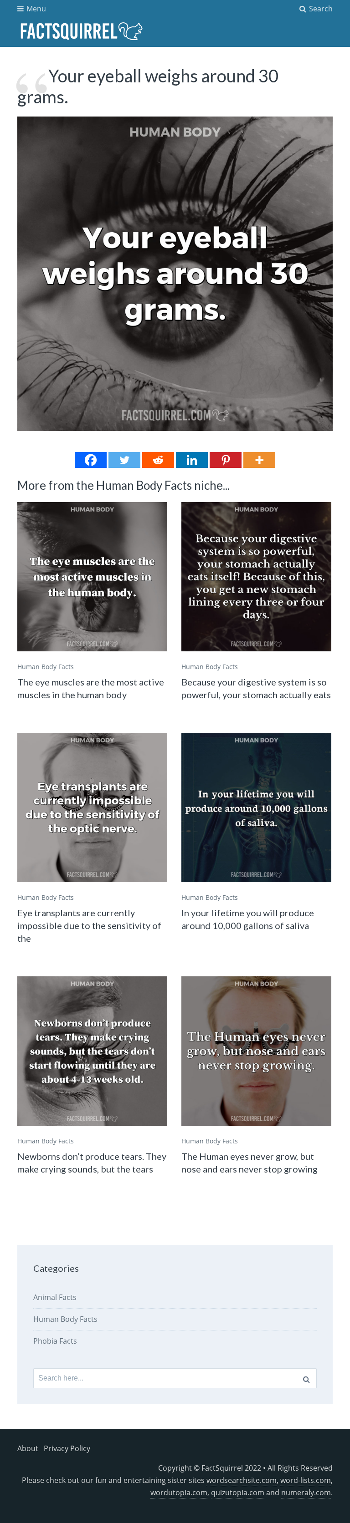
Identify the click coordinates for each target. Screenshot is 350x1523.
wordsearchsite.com (241, 1480)
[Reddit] (158, 460)
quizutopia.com (237, 1492)
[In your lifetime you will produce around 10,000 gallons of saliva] (256, 807)
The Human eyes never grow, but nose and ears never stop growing (249, 1162)
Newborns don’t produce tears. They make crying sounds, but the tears (91, 1162)
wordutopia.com (178, 1492)
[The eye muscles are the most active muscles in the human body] (92, 576)
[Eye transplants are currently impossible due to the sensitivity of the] (92, 807)
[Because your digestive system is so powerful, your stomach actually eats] (256, 576)
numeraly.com (306, 1492)
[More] (259, 460)
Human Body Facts (45, 666)
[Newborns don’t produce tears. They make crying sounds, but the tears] (92, 1051)
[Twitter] (124, 460)
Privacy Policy (67, 1448)
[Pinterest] (226, 460)
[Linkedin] (192, 460)
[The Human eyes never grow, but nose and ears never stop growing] (256, 1051)
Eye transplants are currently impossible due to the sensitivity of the (89, 925)
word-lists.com (305, 1480)
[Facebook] (91, 460)
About (27, 1448)
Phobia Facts (55, 1341)
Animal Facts (55, 1297)
